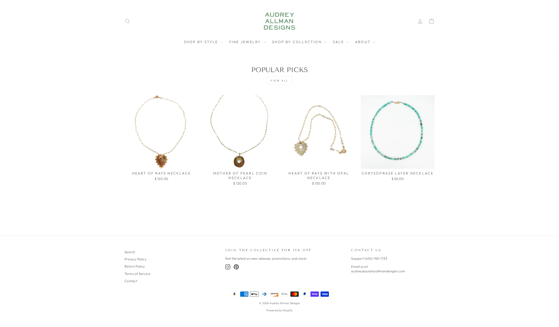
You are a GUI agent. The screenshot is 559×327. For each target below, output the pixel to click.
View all (279, 80)
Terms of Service (137, 274)
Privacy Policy (135, 259)
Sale (339, 42)
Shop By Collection (297, 42)
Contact (130, 281)
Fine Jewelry (245, 42)
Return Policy (134, 266)
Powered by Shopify (279, 310)
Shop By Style (201, 42)
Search (129, 252)
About (363, 42)
